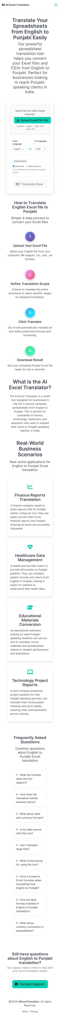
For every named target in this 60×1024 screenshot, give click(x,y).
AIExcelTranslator (28, 1001)
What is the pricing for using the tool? (29, 862)
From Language (17, 142)
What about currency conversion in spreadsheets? (30, 926)
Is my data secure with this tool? (28, 831)
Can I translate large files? (26, 847)
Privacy (34, 1011)
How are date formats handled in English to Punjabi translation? (27, 905)
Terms (25, 1011)
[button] (56, 5)
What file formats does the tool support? (28, 778)
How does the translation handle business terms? (27, 798)
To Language (40, 142)
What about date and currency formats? (30, 815)
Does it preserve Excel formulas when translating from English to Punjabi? (28, 882)
